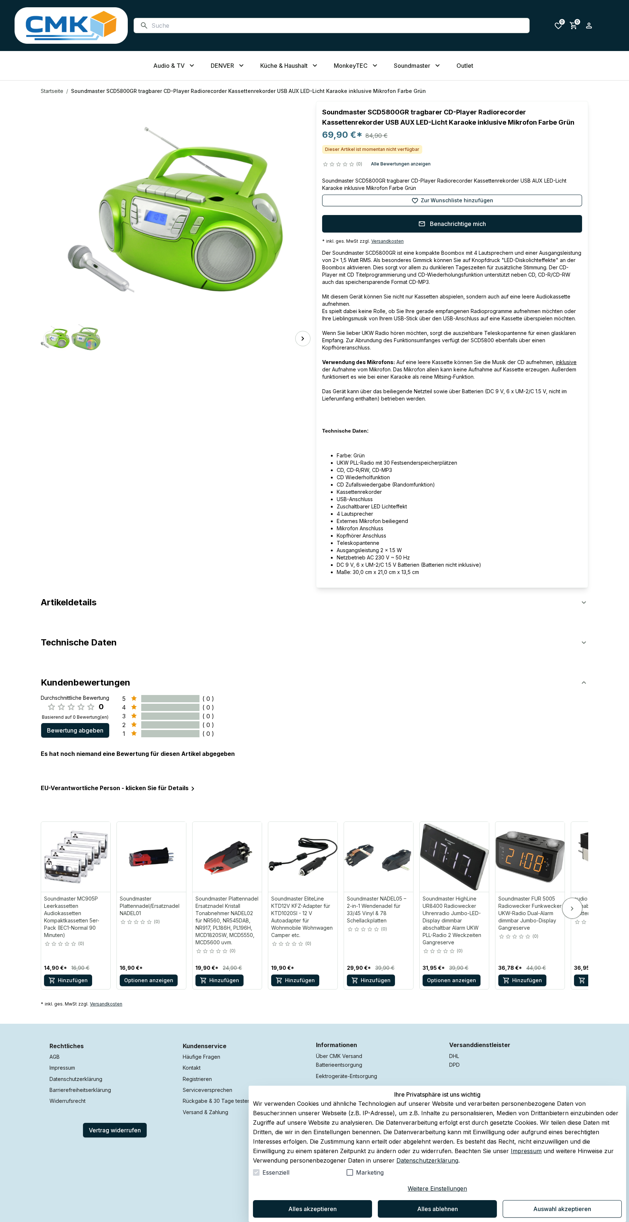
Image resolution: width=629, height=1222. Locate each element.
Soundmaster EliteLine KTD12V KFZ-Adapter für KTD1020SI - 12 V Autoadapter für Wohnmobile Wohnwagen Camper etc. (302, 916)
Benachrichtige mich (458, 223)
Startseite (52, 91)
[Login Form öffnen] (589, 25)
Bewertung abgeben (75, 730)
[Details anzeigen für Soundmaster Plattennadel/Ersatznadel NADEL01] (152, 857)
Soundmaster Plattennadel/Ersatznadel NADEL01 (149, 905)
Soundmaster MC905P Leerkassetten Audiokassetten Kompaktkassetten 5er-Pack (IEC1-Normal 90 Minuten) (71, 916)
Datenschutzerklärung (427, 1160)
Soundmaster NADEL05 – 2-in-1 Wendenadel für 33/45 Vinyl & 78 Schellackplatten (376, 909)
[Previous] (51, 338)
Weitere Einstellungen (437, 1188)
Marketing (370, 1172)
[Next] (303, 338)
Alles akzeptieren (312, 1209)
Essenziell (275, 1172)
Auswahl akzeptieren (562, 1209)
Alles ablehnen (437, 1209)
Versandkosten (387, 241)
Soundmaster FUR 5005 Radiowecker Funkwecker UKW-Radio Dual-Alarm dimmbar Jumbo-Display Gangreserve (530, 913)
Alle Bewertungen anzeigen (401, 164)
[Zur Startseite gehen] (71, 25)
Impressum (526, 1151)
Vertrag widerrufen (115, 1130)
